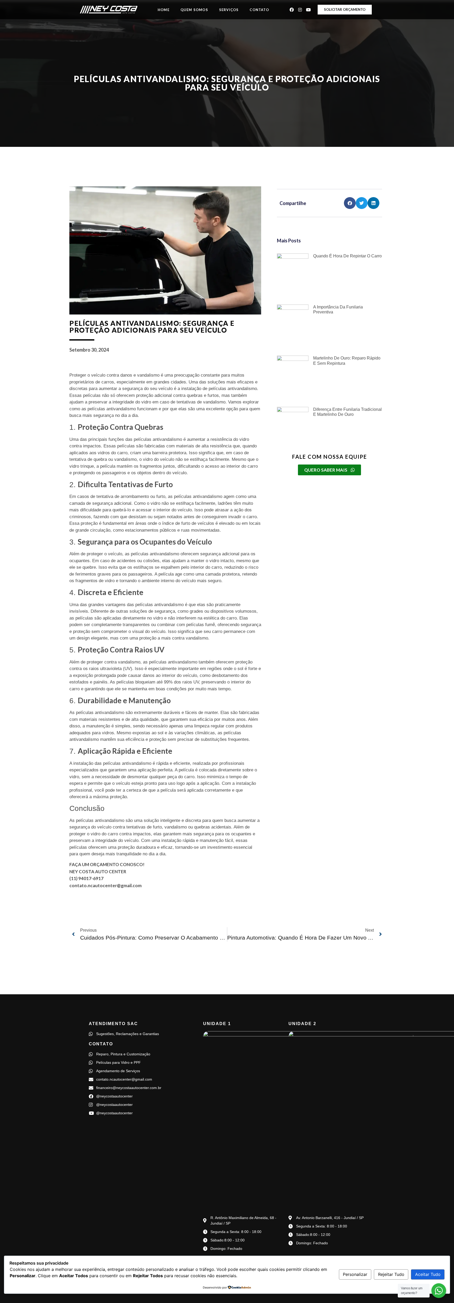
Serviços (229, 10)
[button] (350, 203)
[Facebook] (291, 10)
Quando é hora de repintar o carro (347, 256)
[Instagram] (300, 10)
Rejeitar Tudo (391, 1274)
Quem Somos (194, 10)
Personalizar (355, 1274)
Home (163, 10)
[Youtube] (308, 10)
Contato (259, 10)
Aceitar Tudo (428, 1274)
